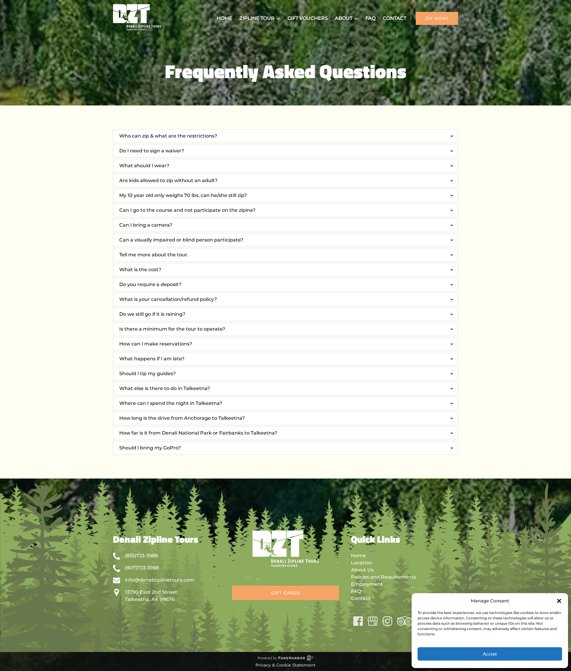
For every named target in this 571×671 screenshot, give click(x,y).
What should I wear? (144, 165)
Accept (490, 653)
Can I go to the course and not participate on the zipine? (187, 210)
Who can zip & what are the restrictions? (168, 136)
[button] (559, 601)
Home (224, 18)
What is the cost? (140, 269)
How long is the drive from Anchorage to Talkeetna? (182, 418)
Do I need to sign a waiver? (151, 151)
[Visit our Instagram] (387, 621)
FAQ (370, 18)
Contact (394, 18)
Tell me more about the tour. (154, 255)
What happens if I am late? (151, 358)
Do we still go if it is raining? (152, 314)
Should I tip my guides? (147, 373)
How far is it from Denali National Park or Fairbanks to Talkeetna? (198, 433)
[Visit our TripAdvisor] (404, 621)
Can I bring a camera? (145, 225)
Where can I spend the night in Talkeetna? (170, 403)
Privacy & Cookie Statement (285, 665)
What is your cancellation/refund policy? (168, 299)
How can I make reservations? (155, 344)
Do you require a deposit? (150, 284)
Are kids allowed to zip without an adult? (168, 180)
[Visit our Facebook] (358, 621)
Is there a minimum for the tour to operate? (172, 329)
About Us (362, 570)
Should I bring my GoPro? (150, 448)
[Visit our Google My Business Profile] (373, 621)
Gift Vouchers (308, 18)
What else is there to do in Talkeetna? (164, 388)
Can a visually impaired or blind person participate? (181, 240)
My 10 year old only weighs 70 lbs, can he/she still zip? (183, 195)
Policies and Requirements (383, 577)
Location (361, 563)
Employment (367, 584)
